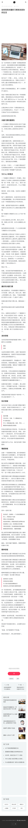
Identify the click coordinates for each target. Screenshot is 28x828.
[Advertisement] (14, 29)
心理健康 (6, 808)
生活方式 (11, 678)
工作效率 (14, 808)
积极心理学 (14, 804)
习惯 (18, 678)
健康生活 (21, 804)
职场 (21, 808)
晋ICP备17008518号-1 (21, 820)
